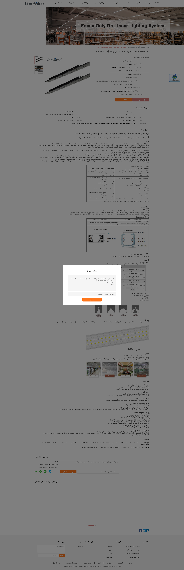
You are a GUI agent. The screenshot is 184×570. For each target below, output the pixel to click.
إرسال (92, 300)
